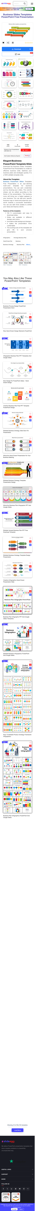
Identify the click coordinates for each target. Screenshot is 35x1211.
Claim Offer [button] (29, 9)
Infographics (6, 237)
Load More (17, 1130)
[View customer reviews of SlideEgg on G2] (15, 1186)
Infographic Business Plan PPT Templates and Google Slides (17, 356)
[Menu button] (32, 3)
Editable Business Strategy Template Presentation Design (14, 481)
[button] (30, 289)
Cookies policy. (19, 1207)
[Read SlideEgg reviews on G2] (5, 1186)
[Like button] (3, 42)
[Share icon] (8, 42)
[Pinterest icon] (12, 42)
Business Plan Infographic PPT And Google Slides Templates (16, 617)
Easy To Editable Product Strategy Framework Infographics (17, 735)
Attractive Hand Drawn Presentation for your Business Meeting (17, 456)
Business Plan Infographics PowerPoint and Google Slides (16, 816)
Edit (25, 54)
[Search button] (24, 3)
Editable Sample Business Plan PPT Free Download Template (15, 531)
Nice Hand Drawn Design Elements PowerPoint (17, 331)
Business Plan (20, 244)
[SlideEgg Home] (17, 1141)
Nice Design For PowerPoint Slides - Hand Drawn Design (16, 381)
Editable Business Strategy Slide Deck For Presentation (16, 431)
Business (18, 241)
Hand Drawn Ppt (7, 241)
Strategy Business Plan (20, 237)
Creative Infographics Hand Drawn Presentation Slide (13, 581)
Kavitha (27, 146)
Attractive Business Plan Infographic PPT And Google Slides (17, 506)
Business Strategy (8, 244)
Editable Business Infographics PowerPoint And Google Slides (16, 654)
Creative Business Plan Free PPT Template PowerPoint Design (16, 406)
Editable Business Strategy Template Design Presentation (16, 556)
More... (28, 244)
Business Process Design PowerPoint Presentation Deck (14, 307)
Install (26, 150)
